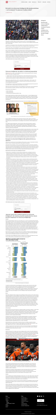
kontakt (40, 400)
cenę (30, 324)
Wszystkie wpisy (9, 12)
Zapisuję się (22, 68)
